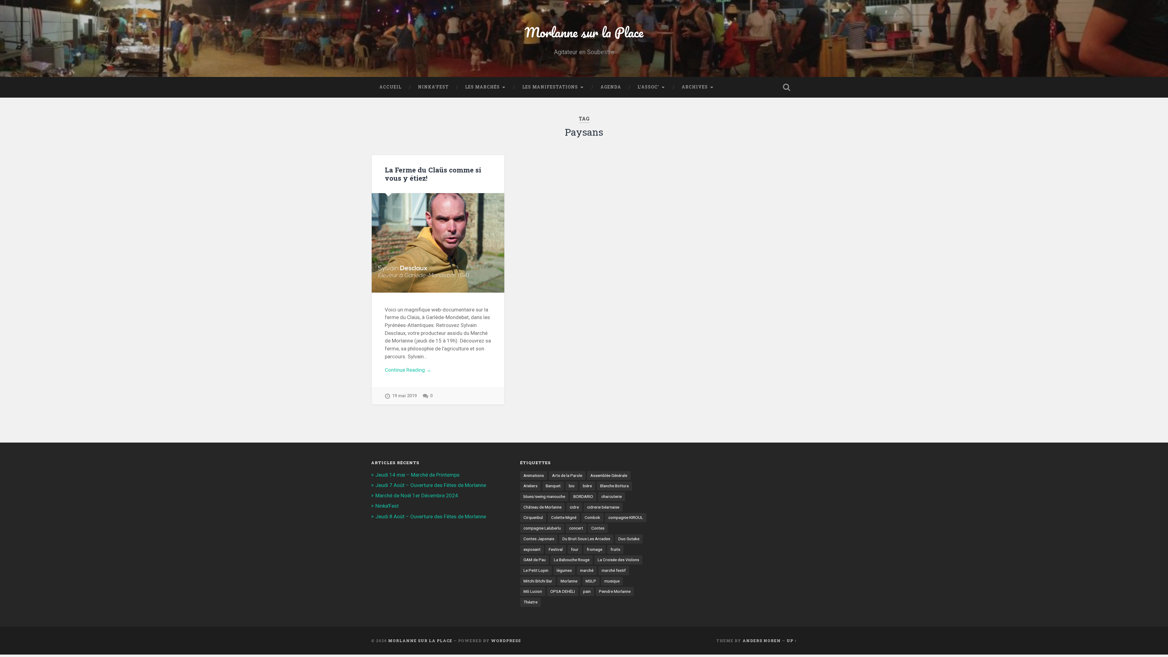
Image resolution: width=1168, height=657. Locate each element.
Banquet (553, 485)
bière (587, 485)
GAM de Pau (534, 559)
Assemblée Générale (608, 475)
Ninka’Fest (433, 87)
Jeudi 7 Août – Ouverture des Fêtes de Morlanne (430, 485)
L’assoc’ (648, 87)
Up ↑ (792, 640)
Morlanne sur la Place (584, 32)
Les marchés (482, 87)
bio (572, 485)
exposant (532, 549)
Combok (592, 517)
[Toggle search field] (786, 87)
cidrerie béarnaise (603, 507)
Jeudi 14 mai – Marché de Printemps (417, 475)
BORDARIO (583, 496)
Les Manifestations (550, 87)
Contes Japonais (538, 538)
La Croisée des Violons (618, 559)
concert (576, 528)
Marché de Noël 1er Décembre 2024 (416, 495)
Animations (533, 475)
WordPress (506, 640)
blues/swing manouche (544, 496)
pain (587, 591)
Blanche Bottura (614, 485)
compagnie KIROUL (625, 517)
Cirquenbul (533, 517)
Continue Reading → (408, 370)
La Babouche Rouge (571, 559)
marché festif (614, 570)
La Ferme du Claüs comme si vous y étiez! (433, 173)
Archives (695, 87)
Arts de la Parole (567, 475)
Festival (556, 549)
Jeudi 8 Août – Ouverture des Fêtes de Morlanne (430, 516)
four (575, 549)
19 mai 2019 (404, 395)
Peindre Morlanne (615, 591)
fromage (594, 549)
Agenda (610, 87)
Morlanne (569, 581)
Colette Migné (563, 517)
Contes (597, 528)
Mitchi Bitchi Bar (537, 581)
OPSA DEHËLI (562, 591)
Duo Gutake (628, 538)
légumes (564, 570)
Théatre (530, 602)
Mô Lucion (532, 591)
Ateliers (530, 485)
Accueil (390, 87)
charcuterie (611, 496)
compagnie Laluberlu (542, 528)
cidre (574, 507)
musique (612, 581)
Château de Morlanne (542, 507)
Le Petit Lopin (535, 570)
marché (586, 570)
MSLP (591, 581)
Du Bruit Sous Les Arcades (586, 538)
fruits (615, 549)
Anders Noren (761, 640)
